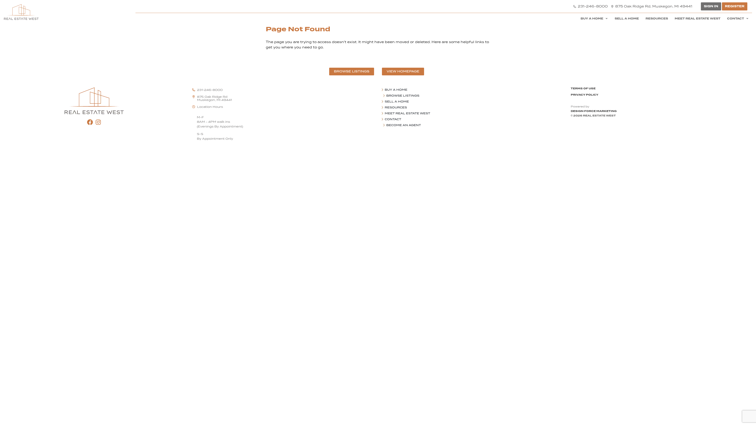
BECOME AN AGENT (403, 125)
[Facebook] (90, 122)
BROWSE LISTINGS (402, 95)
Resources (657, 18)
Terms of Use (583, 88)
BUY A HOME (592, 18)
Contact (735, 18)
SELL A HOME (627, 18)
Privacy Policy (584, 94)
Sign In (711, 6)
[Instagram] (98, 122)
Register (734, 6)
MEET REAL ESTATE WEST (697, 18)
